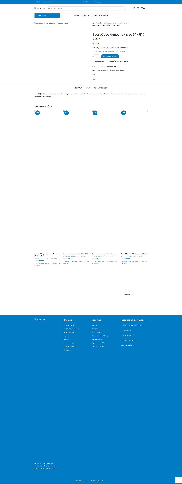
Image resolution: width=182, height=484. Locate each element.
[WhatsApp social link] (105, 79)
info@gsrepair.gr (96, 2)
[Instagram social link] (146, 2)
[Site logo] (40, 8)
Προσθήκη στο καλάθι (110, 56)
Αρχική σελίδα (97, 23)
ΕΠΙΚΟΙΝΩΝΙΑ (127, 294)
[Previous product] (93, 29)
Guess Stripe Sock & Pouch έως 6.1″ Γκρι (134, 254)
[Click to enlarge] (38, 20)
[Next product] (98, 29)
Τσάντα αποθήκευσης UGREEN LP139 (75, 254)
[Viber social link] (107, 79)
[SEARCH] (123, 8)
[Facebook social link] (144, 2)
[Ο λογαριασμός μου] (130, 8)
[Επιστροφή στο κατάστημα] (96, 29)
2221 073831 (85, 2)
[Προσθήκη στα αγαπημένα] (59, 112)
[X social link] (100, 79)
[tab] (79, 87)
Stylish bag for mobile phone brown (103, 254)
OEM (93, 75)
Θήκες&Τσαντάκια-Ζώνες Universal (115, 23)
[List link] (77, 325)
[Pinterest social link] (102, 79)
